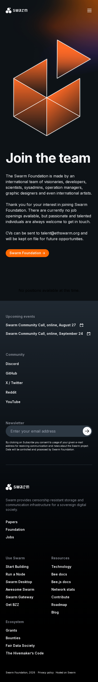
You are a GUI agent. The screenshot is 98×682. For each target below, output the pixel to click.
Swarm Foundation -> (27, 253)
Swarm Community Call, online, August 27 (41, 325)
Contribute (60, 597)
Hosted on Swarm (66, 672)
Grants (11, 630)
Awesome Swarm (20, 589)
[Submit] (87, 431)
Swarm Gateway (19, 597)
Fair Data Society (20, 645)
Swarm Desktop (19, 582)
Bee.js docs (61, 582)
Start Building (17, 567)
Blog (55, 612)
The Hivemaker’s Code (25, 653)
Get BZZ (12, 605)
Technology (61, 567)
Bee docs (59, 574)
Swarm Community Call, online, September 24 (44, 333)
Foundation (15, 529)
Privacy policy (46, 672)
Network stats (63, 589)
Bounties (13, 638)
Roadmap (59, 605)
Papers (12, 522)
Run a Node (15, 574)
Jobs (10, 537)
